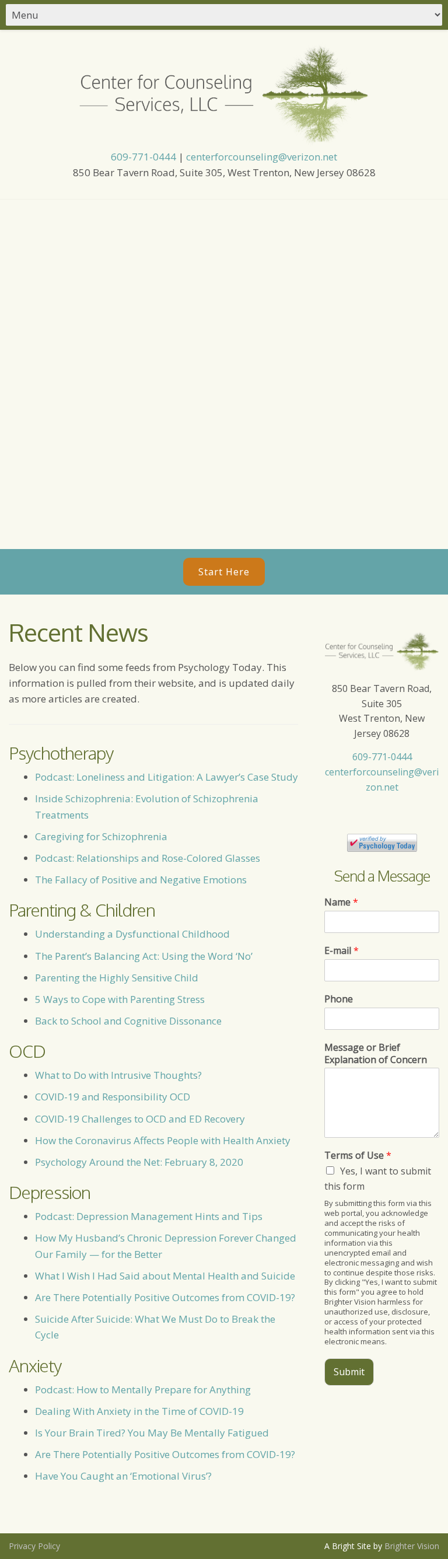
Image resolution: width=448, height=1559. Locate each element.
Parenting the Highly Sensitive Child (116, 977)
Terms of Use (357, 1155)
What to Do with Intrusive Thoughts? (118, 1075)
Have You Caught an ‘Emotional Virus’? (123, 1476)
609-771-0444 (143, 156)
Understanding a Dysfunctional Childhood (132, 934)
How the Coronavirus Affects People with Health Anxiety (162, 1140)
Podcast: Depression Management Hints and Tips (148, 1216)
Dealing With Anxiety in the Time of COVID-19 (139, 1411)
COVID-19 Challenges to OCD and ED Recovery (140, 1118)
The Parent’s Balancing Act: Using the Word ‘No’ (144, 956)
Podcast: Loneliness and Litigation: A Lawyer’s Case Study (166, 777)
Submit (349, 1371)
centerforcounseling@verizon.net (261, 156)
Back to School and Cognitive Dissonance (128, 1020)
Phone (338, 999)
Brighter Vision (411, 1545)
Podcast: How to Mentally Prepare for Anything (143, 1389)
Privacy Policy (34, 1545)
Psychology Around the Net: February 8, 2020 (139, 1162)
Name (341, 902)
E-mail (341, 951)
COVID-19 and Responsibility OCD (112, 1096)
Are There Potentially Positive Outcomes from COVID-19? (165, 1297)
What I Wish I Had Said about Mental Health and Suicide (165, 1275)
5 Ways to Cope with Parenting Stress (121, 999)
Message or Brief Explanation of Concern (375, 1053)
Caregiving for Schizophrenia (101, 836)
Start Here (224, 571)
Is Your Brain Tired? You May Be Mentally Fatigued (152, 1432)
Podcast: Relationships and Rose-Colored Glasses (147, 858)
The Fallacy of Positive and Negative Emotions (142, 879)
